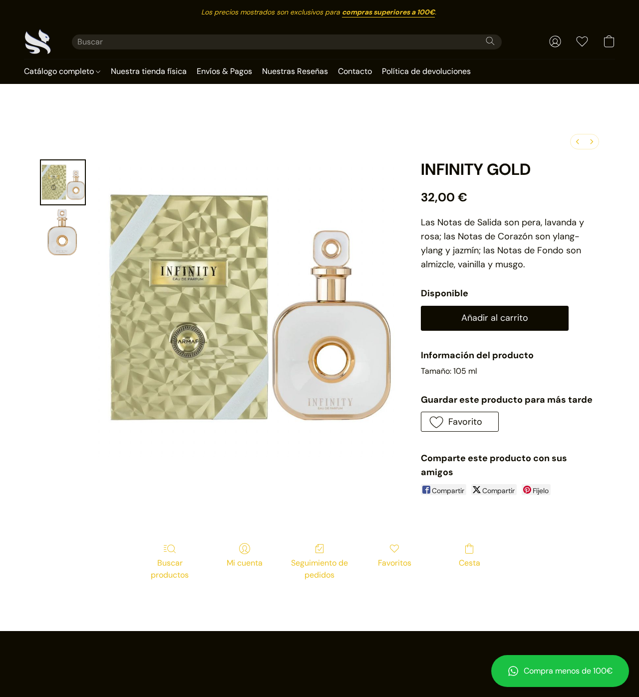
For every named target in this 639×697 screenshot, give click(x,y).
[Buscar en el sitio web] (490, 41)
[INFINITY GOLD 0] (63, 182)
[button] (560, 671)
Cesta (469, 563)
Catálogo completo (60, 71)
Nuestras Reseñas (295, 71)
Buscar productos (170, 569)
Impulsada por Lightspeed (320, 670)
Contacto (355, 71)
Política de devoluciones (426, 71)
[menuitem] (578, 141)
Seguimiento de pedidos (319, 569)
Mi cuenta (245, 563)
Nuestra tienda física (149, 71)
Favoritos (394, 563)
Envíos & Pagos (224, 71)
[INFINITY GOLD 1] (63, 232)
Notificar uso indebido (319, 653)
